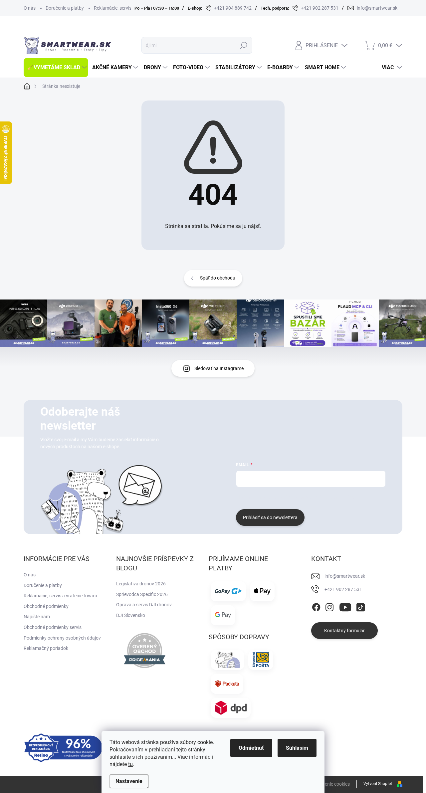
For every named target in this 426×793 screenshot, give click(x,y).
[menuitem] (56, 67)
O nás (30, 8)
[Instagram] (329, 606)
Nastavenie (128, 781)
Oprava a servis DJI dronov (144, 604)
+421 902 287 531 (343, 589)
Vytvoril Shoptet (377, 783)
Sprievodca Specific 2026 (142, 594)
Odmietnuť (251, 748)
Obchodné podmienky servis (53, 627)
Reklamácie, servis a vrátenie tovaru (130, 8)
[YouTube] (345, 606)
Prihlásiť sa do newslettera (270, 517)
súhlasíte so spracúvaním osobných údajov (316, 497)
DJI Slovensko (130, 615)
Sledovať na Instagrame (219, 368)
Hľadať (244, 45)
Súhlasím (297, 748)
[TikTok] (360, 606)
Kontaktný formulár (344, 630)
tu (130, 764)
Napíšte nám (37, 616)
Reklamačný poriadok (46, 648)
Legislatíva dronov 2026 (141, 583)
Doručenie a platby (65, 8)
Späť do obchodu (217, 278)
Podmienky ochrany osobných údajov (62, 638)
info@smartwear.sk (344, 576)
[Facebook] (316, 606)
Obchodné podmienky (46, 606)
